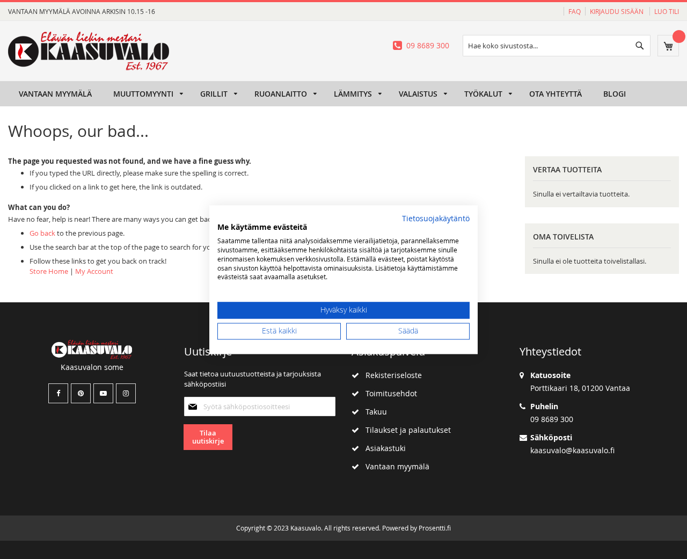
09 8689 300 (427, 45)
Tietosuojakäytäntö (436, 218)
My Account (94, 271)
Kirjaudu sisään (617, 11)
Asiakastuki (382, 448)
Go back (42, 233)
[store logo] (88, 51)
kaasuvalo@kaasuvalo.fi (572, 450)
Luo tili (666, 11)
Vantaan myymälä (394, 466)
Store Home (49, 271)
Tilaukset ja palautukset (405, 430)
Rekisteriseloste (390, 375)
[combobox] (557, 45)
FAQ (574, 11)
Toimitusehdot (388, 393)
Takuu (373, 411)
